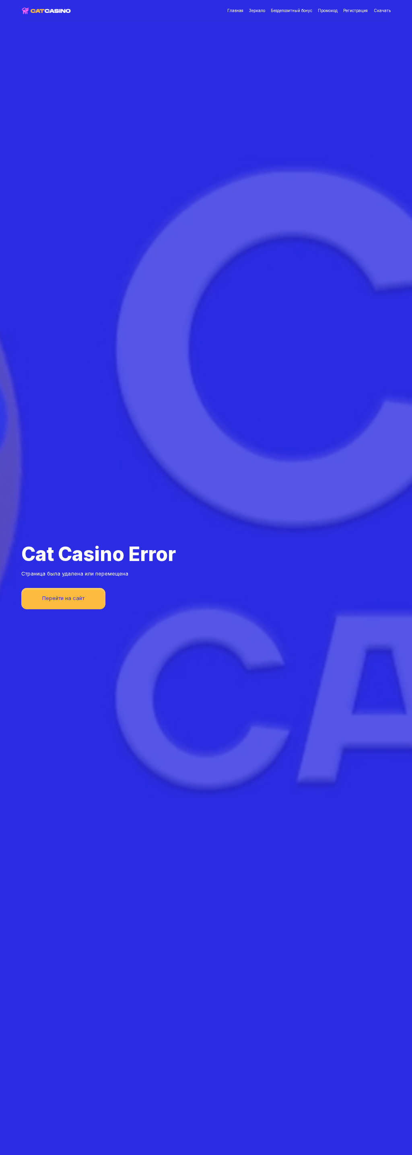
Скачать (382, 10)
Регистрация (355, 10)
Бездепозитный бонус (291, 10)
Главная (235, 10)
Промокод (328, 10)
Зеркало (257, 10)
